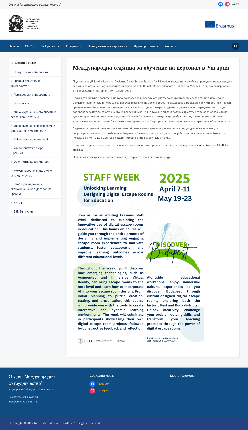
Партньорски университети (32, 94)
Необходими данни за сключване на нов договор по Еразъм (31, 189)
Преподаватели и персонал (106, 46)
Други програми (144, 46)
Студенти (72, 46)
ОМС (28, 46)
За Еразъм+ (49, 46)
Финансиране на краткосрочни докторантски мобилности (33, 128)
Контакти (170, 46)
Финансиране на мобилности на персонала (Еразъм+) (33, 114)
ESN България (23, 211)
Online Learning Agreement (31, 139)
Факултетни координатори (31, 161)
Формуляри (21, 103)
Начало (14, 46)
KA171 (18, 203)
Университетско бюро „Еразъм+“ (27, 150)
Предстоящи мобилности (31, 72)
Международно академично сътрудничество (31, 173)
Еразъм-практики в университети (25, 83)
